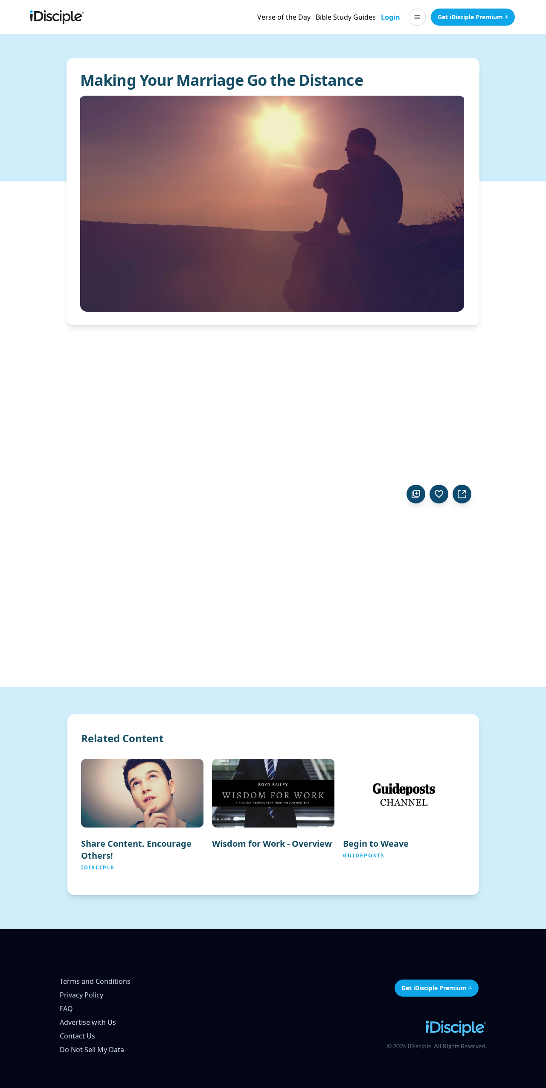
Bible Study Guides (346, 17)
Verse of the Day (284, 17)
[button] (417, 17)
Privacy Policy (81, 995)
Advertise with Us (88, 1022)
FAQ (66, 1008)
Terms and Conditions (95, 981)
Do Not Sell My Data (92, 1049)
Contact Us (77, 1036)
